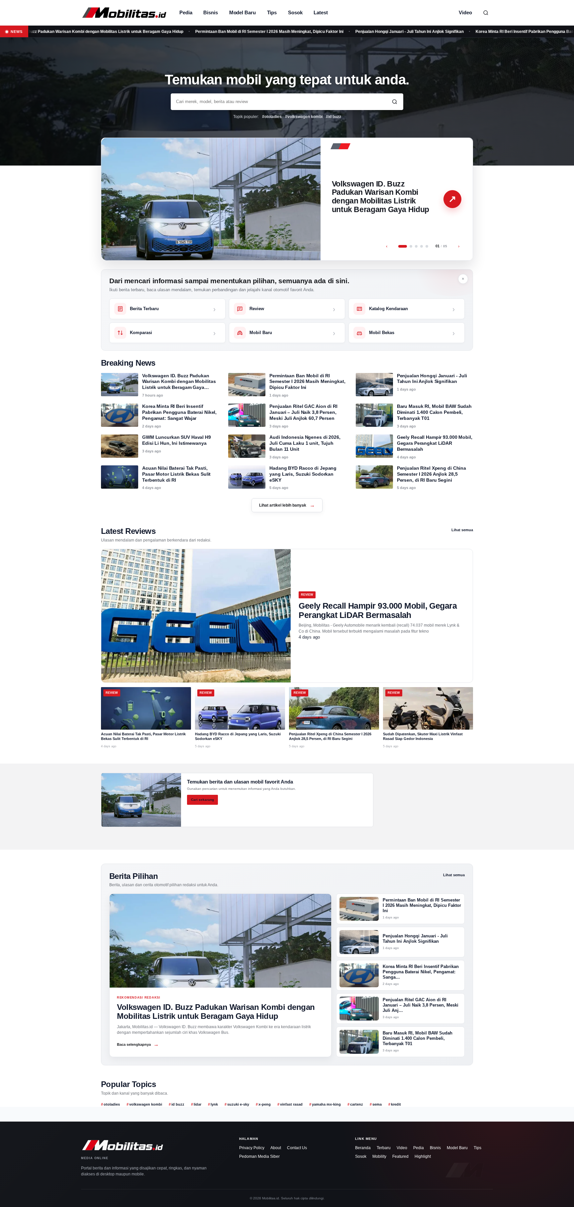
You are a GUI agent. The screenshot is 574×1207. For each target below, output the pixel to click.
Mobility (379, 1156)
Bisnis (210, 12)
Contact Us (297, 1148)
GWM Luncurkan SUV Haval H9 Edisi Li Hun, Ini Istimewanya (176, 440)
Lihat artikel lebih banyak (287, 505)
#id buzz (333, 117)
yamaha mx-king (326, 1104)
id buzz (177, 1104)
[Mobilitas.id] (124, 12)
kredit (396, 1104)
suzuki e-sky (238, 1104)
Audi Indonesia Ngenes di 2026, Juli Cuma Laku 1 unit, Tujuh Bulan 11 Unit (304, 443)
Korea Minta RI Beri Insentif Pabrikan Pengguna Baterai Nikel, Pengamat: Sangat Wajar (179, 412)
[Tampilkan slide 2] (411, 246)
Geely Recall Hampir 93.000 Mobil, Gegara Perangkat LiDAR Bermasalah (434, 443)
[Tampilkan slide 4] (421, 246)
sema (377, 1104)
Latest (321, 12)
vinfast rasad (291, 1104)
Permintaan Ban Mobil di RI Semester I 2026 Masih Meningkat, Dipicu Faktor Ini (226, 31)
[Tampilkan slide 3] (416, 246)
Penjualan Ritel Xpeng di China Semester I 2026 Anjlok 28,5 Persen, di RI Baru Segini (431, 474)
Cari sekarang (202, 799)
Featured (400, 1156)
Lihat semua (462, 530)
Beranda (363, 1148)
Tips (272, 12)
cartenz (356, 1104)
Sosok (295, 12)
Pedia (185, 12)
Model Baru (242, 12)
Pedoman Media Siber (259, 1156)
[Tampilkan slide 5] (427, 246)
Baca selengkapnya (138, 1044)
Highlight (423, 1156)
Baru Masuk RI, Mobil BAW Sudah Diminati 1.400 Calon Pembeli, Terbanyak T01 (434, 412)
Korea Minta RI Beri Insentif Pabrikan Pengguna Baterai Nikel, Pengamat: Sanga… (421, 972)
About (275, 1148)
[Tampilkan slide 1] (402, 246)
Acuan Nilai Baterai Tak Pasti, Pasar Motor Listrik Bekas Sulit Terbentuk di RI (176, 474)
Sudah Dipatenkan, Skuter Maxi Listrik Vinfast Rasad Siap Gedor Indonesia (423, 736)
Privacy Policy (251, 1148)
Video (465, 12)
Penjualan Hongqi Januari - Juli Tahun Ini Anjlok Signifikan (366, 31)
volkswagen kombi (145, 1104)
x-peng (264, 1104)
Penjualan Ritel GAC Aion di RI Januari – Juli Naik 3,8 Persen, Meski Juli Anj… (420, 1005)
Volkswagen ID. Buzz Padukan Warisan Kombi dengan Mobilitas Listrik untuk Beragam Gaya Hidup (380, 197)
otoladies (112, 1104)
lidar (197, 1104)
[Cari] (485, 12)
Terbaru (384, 1148)
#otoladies (272, 117)
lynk (214, 1104)
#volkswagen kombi (304, 117)
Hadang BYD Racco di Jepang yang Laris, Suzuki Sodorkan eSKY (302, 474)
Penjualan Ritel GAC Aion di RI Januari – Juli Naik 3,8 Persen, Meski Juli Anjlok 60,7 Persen (303, 412)
